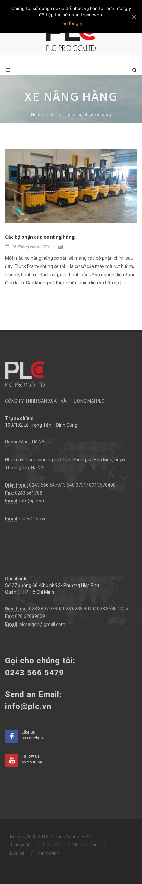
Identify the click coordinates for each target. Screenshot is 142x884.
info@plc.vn (31, 500)
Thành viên (47, 853)
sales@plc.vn (33, 518)
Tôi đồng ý (71, 23)
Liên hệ (17, 853)
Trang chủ (20, 844)
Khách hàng (85, 844)
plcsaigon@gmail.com (42, 624)
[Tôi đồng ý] (133, 16)
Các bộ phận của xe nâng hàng (40, 236)
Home (37, 114)
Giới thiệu (52, 844)
